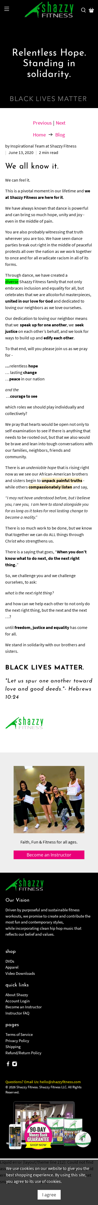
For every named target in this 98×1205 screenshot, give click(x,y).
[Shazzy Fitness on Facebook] (8, 1065)
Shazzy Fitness (27, 1087)
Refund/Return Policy (23, 1052)
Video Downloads (20, 973)
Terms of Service (19, 1034)
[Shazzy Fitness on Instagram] (14, 1065)
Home (39, 134)
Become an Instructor (23, 1006)
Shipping (13, 1046)
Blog (60, 134)
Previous (42, 122)
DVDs (9, 961)
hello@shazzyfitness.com (60, 1081)
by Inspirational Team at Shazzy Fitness (40, 146)
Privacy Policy (17, 1040)
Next (60, 122)
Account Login (17, 1000)
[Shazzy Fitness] (49, 10)
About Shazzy (16, 994)
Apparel (12, 967)
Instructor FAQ (17, 1013)
